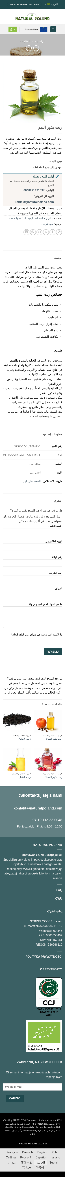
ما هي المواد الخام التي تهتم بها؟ (45, 604)
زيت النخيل (25, 777)
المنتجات (25, 41)
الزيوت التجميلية (43, 218)
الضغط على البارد (31, 481)
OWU (58, 898)
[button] (53, 29)
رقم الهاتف (56, 557)
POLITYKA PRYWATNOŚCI (43, 956)
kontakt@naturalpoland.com (34, 202)
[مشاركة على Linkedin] (26, 232)
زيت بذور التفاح (54, 738)
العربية (54, 4)
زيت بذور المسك (53, 777)
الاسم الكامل (55, 525)
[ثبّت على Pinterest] (33, 232)
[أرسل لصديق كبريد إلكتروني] (39, 232)
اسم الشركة (55, 572)
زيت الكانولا (24, 738)
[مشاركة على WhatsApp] (59, 232)
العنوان (58, 588)
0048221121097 (34, 190)
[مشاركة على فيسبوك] (52, 232)
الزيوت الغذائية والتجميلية (21, 218)
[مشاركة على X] (46, 232)
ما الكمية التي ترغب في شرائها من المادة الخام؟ (36, 634)
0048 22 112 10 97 (47, 820)
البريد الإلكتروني (53, 541)
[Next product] (36, 48)
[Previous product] (29, 48)
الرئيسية (40, 41)
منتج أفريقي (47, 224)
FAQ (59, 890)
